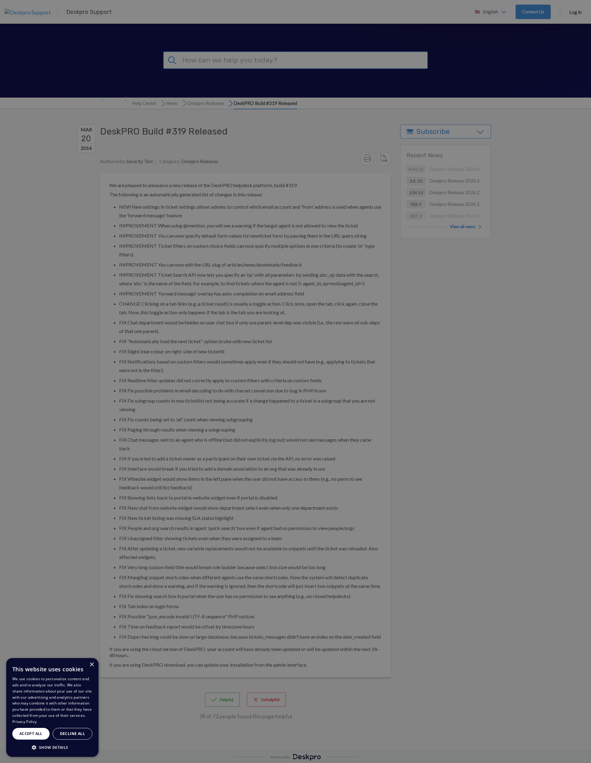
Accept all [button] (30, 733)
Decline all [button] (72, 733)
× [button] (91, 664)
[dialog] (52, 707)
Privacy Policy (24, 721)
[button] (52, 747)
